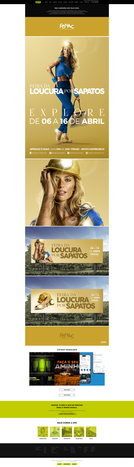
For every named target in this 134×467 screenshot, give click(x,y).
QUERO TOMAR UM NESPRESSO (67, 413)
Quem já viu (73, 449)
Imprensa (76, 2)
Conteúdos (55, 2)
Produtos (60, 2)
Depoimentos (73, 451)
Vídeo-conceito (38, 447)
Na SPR (92, 449)
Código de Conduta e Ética (94, 0)
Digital (45, 452)
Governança (86, 2)
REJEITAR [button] (74, 464)
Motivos (85, 451)
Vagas (85, 452)
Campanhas (93, 447)
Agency (45, 448)
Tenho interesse (73, 452)
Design (45, 451)
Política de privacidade (87, 0)
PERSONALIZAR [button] (67, 464)
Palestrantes (73, 448)
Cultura (81, 2)
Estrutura (85, 448)
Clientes (46, 2)
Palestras (65, 2)
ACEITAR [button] (59, 464)
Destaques (37, 448)
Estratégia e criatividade (55, 447)
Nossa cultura (86, 447)
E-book (65, 448)
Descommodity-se (39, 449)
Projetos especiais (54, 452)
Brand (45, 449)
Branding (52, 449)
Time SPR (85, 449)
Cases (50, 2)
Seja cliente (71, 2)
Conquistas (93, 448)
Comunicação (53, 448)
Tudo (45, 447)
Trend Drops (66, 449)
